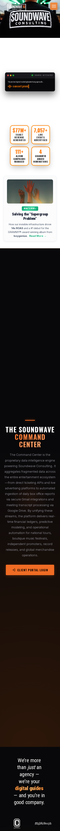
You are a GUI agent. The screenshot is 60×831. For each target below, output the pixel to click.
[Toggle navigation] (54, 6)
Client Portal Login (32, 570)
